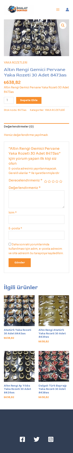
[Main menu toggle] (58, 9)
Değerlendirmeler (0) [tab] (19, 126)
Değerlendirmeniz (25, 188)
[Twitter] (37, 439)
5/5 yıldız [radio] (60, 181)
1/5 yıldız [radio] (45, 181)
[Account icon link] (67, 9)
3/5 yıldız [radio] (53, 181)
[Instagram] (51, 439)
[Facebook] (22, 439)
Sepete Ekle (29, 100)
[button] (62, 25)
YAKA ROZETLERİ (15, 62)
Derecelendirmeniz (25, 180)
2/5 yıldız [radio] (49, 181)
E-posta (15, 228)
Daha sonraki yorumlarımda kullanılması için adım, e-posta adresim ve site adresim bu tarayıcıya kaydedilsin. (36, 249)
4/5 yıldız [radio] (56, 181)
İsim (13, 212)
